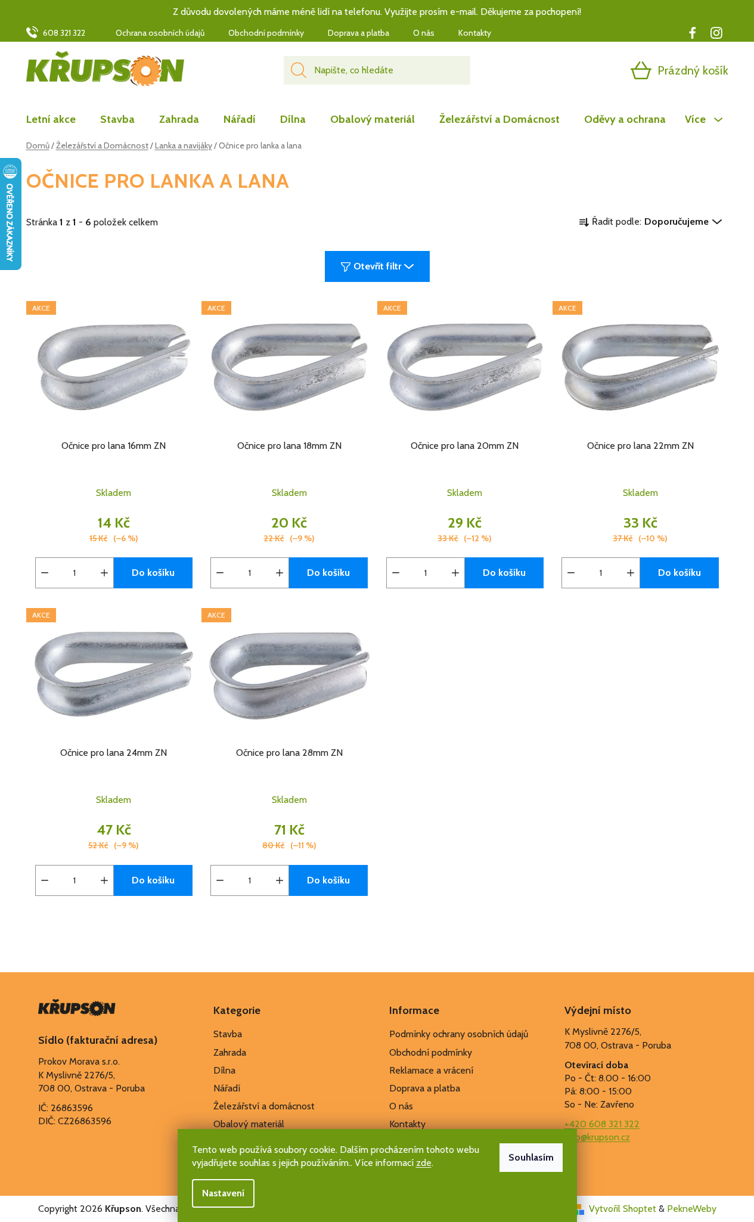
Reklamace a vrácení (431, 1070)
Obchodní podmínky (266, 32)
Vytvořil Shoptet (622, 1208)
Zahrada (229, 1052)
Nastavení (223, 1193)
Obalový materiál (248, 1124)
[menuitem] (57, 119)
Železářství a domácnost (264, 1106)
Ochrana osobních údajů (160, 32)
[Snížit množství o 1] (45, 573)
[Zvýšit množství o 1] (104, 573)
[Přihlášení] (595, 70)
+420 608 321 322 (602, 1124)
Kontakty (474, 32)
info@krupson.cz (597, 1137)
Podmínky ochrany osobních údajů (458, 1034)
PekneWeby (691, 1208)
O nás (424, 32)
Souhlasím (531, 1157)
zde (424, 1162)
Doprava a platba (358, 32)
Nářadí (226, 1088)
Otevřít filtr (377, 266)
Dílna (224, 1070)
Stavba (227, 1034)
